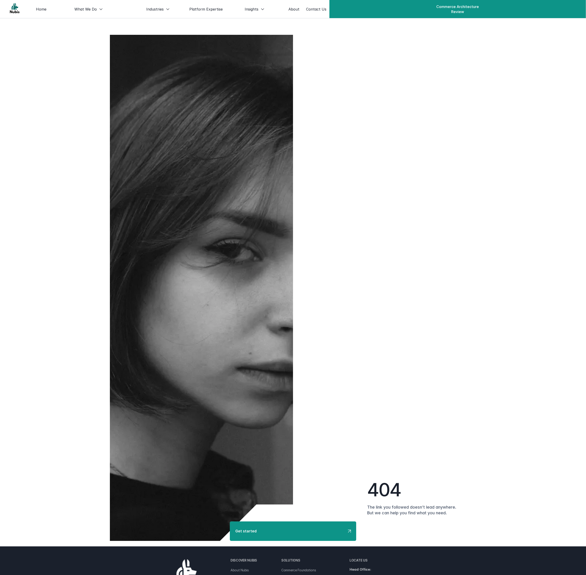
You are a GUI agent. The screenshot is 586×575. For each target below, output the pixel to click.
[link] (14, 9)
